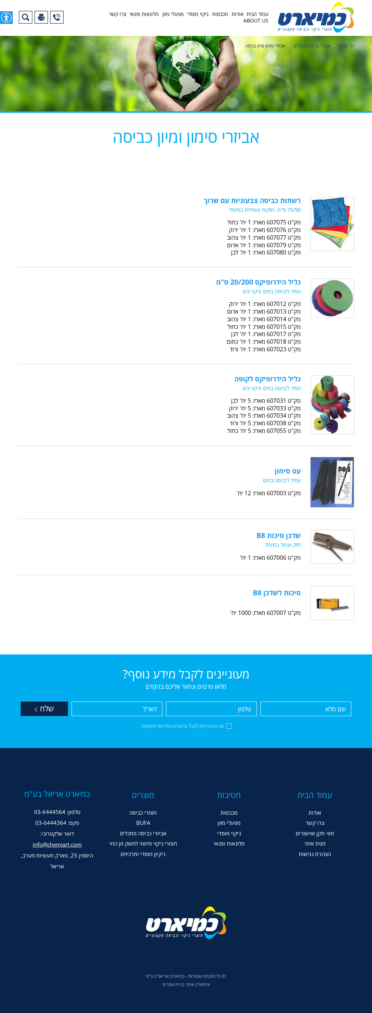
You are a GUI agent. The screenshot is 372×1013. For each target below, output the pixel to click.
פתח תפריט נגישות (6, 17)
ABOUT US (255, 20)
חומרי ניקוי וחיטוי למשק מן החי (143, 843)
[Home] (316, 17)
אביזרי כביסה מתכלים (312, 46)
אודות (237, 14)
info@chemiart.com (57, 844)
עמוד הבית (257, 14)
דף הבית (346, 46)
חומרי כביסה (143, 812)
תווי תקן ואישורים (315, 833)
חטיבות (229, 794)
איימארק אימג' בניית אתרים (186, 984)
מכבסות (220, 14)
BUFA (143, 822)
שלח (46, 708)
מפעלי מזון (173, 14)
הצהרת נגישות (315, 853)
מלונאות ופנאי (144, 14)
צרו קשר (117, 14)
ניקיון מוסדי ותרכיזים (143, 853)
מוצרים (143, 794)
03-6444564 (49, 811)
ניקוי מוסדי (198, 14)
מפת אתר (315, 843)
